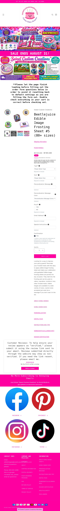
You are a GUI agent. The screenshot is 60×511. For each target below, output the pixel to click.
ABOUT (24, 465)
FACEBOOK (15, 415)
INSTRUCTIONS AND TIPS (42, 325)
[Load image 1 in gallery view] (7, 133)
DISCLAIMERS (43, 494)
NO (37, 209)
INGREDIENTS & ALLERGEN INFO (44, 331)
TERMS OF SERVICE (27, 488)
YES (37, 207)
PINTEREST (42, 415)
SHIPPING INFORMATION (29, 468)
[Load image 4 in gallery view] (26, 133)
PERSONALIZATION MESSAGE (44, 469)
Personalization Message (42, 184)
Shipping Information (40, 141)
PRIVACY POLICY (26, 492)
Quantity (36, 247)
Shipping (36, 157)
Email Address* (39, 215)
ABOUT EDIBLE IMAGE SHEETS (45, 460)
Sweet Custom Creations (14, 507)
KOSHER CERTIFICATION (41, 337)
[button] (3, 14)
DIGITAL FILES (38, 319)
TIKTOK (42, 447)
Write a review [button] (29, 368)
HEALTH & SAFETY (44, 490)
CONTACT (24, 461)
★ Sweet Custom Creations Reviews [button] (30, 509)
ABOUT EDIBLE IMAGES (41, 301)
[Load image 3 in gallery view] (20, 133)
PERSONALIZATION (40, 313)
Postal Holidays (38, 147)
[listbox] (45, 168)
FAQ (23, 481)
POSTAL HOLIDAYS (27, 472)
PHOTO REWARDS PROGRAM (27, 477)
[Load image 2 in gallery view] (14, 133)
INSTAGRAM (16, 447)
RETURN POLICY (26, 485)
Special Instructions (40, 224)
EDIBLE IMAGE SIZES (40, 307)
